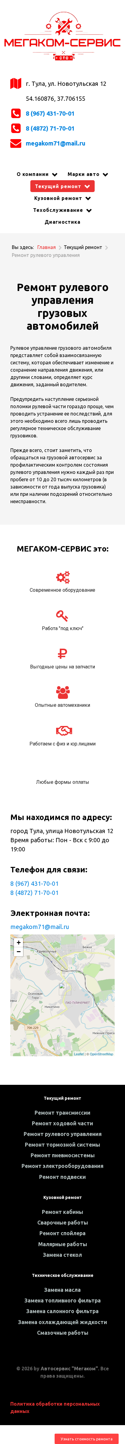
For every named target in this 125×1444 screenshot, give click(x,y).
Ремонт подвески (62, 1177)
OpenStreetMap (101, 1053)
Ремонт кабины (62, 1212)
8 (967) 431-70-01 (50, 113)
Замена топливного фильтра (63, 1300)
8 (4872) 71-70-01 (50, 128)
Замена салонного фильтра (62, 1311)
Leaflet (79, 1053)
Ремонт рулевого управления (63, 1134)
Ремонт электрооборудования (62, 1166)
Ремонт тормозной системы (62, 1145)
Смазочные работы (62, 1333)
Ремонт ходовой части (62, 1123)
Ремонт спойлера (62, 1233)
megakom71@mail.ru (55, 143)
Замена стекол (62, 1255)
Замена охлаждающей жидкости (62, 1322)
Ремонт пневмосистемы (63, 1155)
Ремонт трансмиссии (62, 1113)
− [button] (19, 951)
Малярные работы (62, 1244)
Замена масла (62, 1290)
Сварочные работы (62, 1222)
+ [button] (19, 942)
